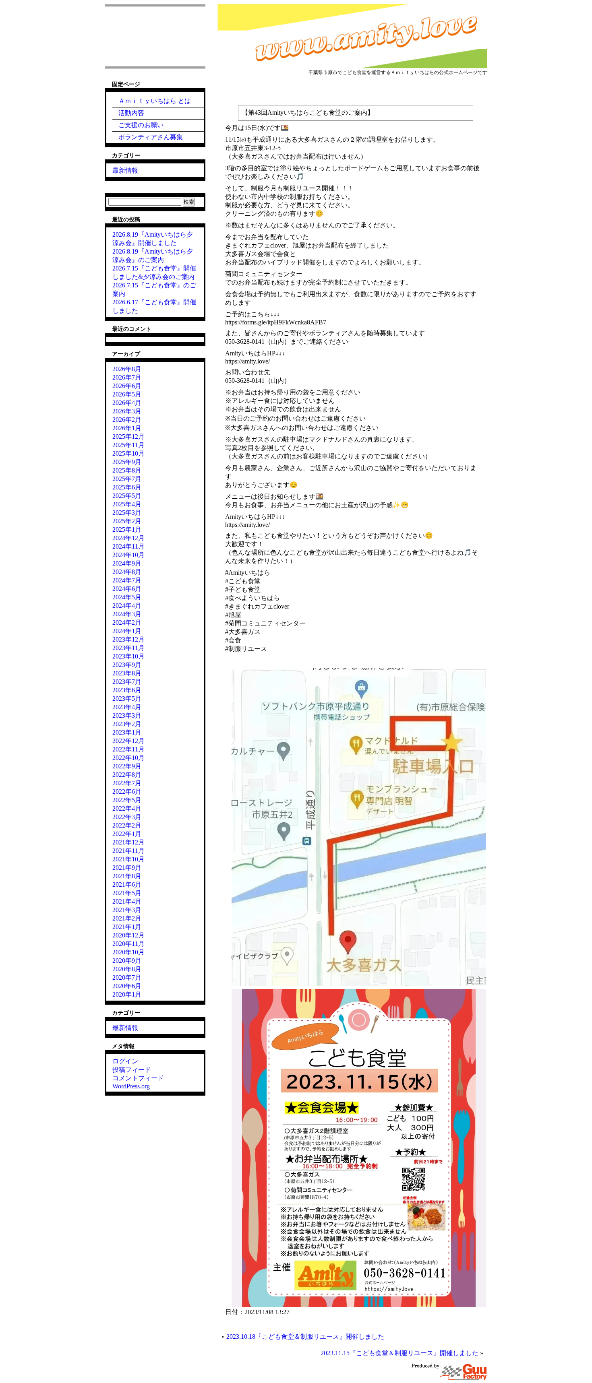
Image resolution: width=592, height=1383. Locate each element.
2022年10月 (128, 757)
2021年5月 (126, 893)
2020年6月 (126, 986)
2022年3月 (126, 816)
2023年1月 (126, 732)
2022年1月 (126, 833)
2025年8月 (126, 470)
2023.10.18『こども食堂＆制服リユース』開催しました (305, 1336)
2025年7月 (126, 478)
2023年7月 (126, 681)
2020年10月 (128, 952)
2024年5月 (126, 597)
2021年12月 (128, 842)
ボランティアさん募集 (150, 137)
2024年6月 (126, 588)
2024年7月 (126, 580)
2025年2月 (126, 521)
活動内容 (131, 112)
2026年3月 (126, 411)
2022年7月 (126, 783)
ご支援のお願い (141, 125)
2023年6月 (126, 690)
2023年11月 (128, 647)
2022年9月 (126, 766)
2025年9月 (126, 461)
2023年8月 (126, 673)
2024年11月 (128, 546)
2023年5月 (126, 698)
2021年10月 (128, 859)
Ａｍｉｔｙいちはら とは (154, 100)
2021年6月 (126, 884)
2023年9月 (126, 664)
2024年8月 (126, 571)
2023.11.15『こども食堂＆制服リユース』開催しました (399, 1353)
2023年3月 (126, 715)
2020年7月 (126, 977)
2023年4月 (126, 707)
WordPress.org (131, 1086)
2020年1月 (126, 994)
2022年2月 (126, 825)
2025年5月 (126, 495)
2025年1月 (126, 529)
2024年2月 (126, 622)
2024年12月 (128, 538)
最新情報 (125, 170)
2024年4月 (126, 605)
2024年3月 (126, 614)
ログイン (125, 1061)
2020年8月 (126, 969)
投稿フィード (131, 1069)
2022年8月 (126, 774)
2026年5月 (126, 394)
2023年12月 (128, 639)
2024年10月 (128, 554)
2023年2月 (126, 723)
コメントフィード (138, 1078)
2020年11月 (128, 943)
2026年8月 (126, 368)
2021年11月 (128, 850)
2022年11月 (128, 749)
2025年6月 (126, 487)
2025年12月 (128, 436)
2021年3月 (126, 909)
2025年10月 (128, 453)
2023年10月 (128, 656)
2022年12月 (128, 740)
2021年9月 (126, 867)
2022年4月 (126, 808)
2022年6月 (126, 791)
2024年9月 (126, 563)
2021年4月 (126, 901)
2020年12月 (128, 935)
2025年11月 (128, 445)
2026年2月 (126, 419)
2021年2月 (126, 918)
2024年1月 (126, 631)
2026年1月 (126, 428)
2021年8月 (126, 876)
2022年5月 (126, 800)
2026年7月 (126, 377)
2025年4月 (126, 504)
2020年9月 (126, 960)
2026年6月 (126, 385)
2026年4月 (126, 402)
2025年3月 (126, 512)
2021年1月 (126, 926)
